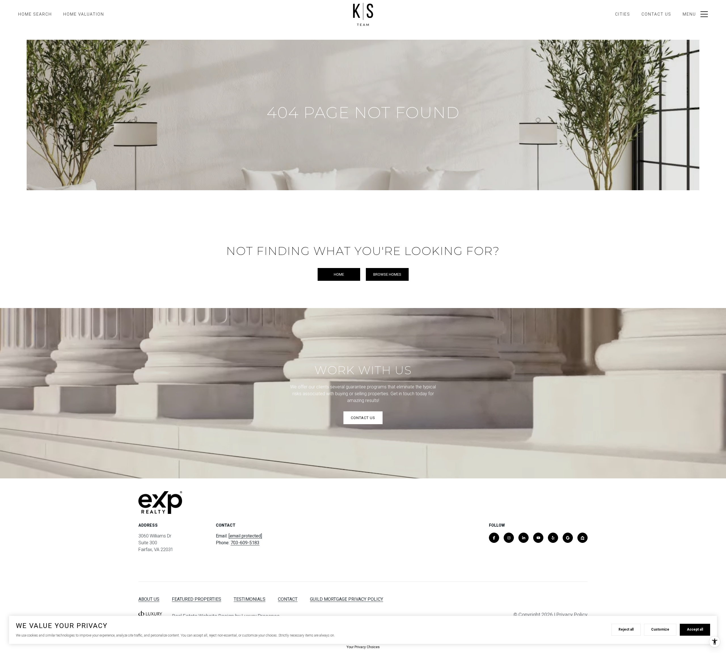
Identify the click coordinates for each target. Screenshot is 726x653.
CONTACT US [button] (363, 418)
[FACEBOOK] (494, 538)
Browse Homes (387, 274)
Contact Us (656, 14)
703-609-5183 (245, 542)
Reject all (626, 629)
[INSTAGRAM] (509, 538)
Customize (660, 629)
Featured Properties (196, 599)
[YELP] (553, 538)
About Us (148, 599)
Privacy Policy (572, 615)
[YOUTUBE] (538, 538)
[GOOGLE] (568, 538)
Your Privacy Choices (363, 647)
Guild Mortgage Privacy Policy (346, 599)
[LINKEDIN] (523, 538)
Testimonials (249, 599)
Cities (622, 14)
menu (689, 14)
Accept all (695, 629)
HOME (339, 274)
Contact (287, 599)
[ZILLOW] (582, 538)
